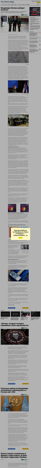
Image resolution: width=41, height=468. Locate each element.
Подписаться (20, 237)
